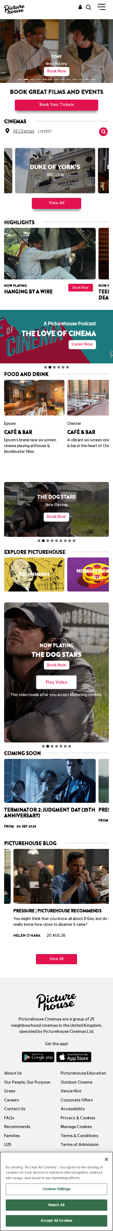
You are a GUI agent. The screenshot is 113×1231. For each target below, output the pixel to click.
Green (9, 1091)
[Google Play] (38, 1058)
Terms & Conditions (79, 1136)
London (45, 131)
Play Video (56, 682)
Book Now (56, 71)
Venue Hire (71, 1091)
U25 (7, 1145)
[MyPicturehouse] (80, 7)
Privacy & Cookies (78, 1118)
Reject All (56, 1205)
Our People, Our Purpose (27, 1082)
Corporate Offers (77, 1100)
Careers (11, 1100)
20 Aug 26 (46, 936)
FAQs (9, 1118)
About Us (13, 1073)
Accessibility (73, 1109)
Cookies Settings (56, 1189)
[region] (56, 1191)
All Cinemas (23, 131)
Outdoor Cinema (76, 1082)
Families (12, 1136)
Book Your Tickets (56, 105)
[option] (55, 173)
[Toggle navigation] (101, 8)
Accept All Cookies (56, 1220)
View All (56, 203)
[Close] (106, 1159)
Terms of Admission (80, 1145)
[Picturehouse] (14, 8)
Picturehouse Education (83, 1073)
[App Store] (73, 1058)
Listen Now (82, 345)
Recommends (17, 1127)
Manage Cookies (76, 1127)
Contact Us (14, 1109)
